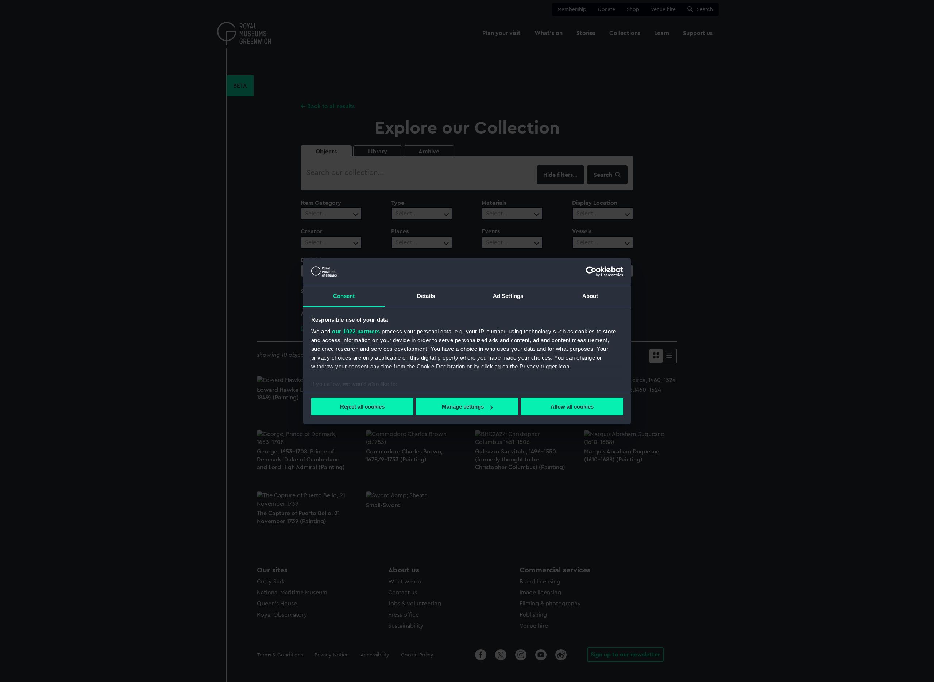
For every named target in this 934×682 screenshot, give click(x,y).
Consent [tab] (344, 296)
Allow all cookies (572, 406)
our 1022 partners (356, 331)
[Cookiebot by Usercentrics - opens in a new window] (591, 271)
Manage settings (463, 406)
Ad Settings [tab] (508, 296)
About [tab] (590, 296)
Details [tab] (426, 296)
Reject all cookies (362, 406)
